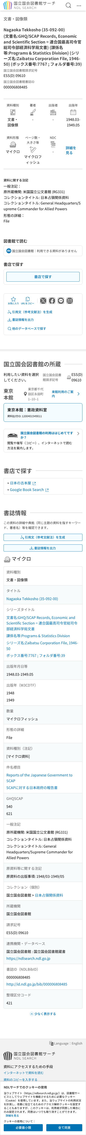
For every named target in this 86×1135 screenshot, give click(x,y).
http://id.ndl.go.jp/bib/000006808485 (36, 984)
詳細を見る (71, 150)
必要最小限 (23, 1127)
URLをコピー (27, 303)
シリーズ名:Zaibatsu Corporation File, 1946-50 (42, 645)
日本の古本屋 (21, 482)
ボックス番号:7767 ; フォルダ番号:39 (35, 655)
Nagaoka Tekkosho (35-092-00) (32, 598)
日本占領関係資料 (49, 895)
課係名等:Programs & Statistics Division (38, 635)
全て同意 (64, 1127)
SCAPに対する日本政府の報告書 (32, 787)
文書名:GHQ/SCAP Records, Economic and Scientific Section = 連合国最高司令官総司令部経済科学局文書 (41, 623)
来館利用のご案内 (62, 393)
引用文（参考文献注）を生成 (32, 312)
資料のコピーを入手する (20, 1079)
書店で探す (43, 276)
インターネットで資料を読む (24, 1072)
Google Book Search (27, 489)
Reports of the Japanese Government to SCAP (39, 777)
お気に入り (13, 303)
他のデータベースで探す (29, 328)
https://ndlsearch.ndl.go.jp (28, 958)
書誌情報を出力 (23, 319)
